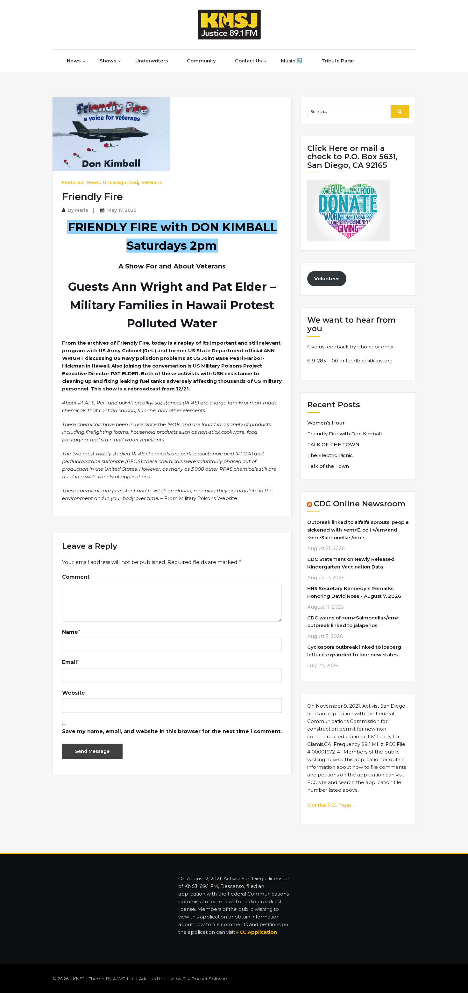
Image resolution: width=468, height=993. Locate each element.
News (74, 61)
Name (70, 632)
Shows (108, 61)
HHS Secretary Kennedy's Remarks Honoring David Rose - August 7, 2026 (354, 592)
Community (201, 61)
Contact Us (248, 61)
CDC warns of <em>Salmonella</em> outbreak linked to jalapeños (353, 621)
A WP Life (124, 979)
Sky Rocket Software (205, 979)
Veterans (151, 182)
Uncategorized (120, 182)
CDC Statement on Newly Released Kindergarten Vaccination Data (350, 563)
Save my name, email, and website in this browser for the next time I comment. (172, 731)
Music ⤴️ (291, 61)
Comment (75, 577)
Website (73, 693)
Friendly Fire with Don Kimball (344, 434)
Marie (81, 210)
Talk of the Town (328, 466)
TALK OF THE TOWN (333, 444)
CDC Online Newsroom (359, 503)
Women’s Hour (326, 423)
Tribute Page (338, 61)
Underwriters (151, 61)
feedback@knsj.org (369, 361)
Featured (72, 182)
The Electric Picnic (330, 455)
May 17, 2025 (121, 210)
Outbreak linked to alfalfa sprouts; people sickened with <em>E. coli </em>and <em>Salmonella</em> (358, 529)
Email (69, 662)
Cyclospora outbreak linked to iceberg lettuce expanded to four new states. (354, 651)
